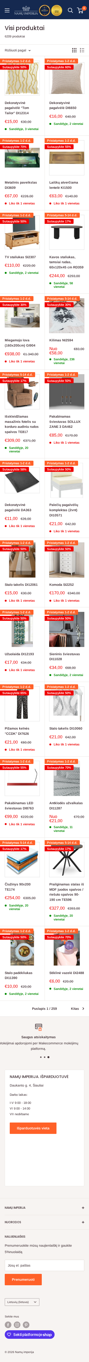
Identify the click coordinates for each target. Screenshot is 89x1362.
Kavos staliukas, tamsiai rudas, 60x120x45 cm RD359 (66, 262)
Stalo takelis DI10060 (65, 728)
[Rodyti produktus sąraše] (82, 50)
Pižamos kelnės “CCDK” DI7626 (17, 730)
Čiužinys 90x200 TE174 (18, 886)
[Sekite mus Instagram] (17, 1324)
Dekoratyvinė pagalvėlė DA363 (18, 507)
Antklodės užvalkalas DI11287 (66, 805)
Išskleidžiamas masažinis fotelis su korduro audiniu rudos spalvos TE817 (22, 424)
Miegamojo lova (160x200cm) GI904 (20, 342)
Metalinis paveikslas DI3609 (21, 184)
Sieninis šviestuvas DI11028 (64, 656)
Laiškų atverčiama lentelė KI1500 (63, 184)
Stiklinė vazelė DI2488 (66, 973)
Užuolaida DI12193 (19, 654)
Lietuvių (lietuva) (18, 1302)
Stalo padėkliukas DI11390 (19, 975)
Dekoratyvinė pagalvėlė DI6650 (62, 105)
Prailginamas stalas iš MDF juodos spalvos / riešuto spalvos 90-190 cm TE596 (66, 892)
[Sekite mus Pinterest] (26, 1324)
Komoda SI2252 (61, 584)
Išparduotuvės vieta (33, 1128)
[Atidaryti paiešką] (70, 10)
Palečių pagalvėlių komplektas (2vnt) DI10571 (63, 510)
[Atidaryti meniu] (7, 10)
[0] (80, 10)
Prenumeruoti (23, 1279)
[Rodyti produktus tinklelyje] (74, 50)
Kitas (75, 1008)
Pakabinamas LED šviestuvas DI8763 (19, 805)
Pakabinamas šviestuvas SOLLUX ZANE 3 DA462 (64, 421)
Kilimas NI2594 (61, 340)
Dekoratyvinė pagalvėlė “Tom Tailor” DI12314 (17, 108)
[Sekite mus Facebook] (8, 1324)
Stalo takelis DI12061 (21, 584)
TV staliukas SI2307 (20, 257)
